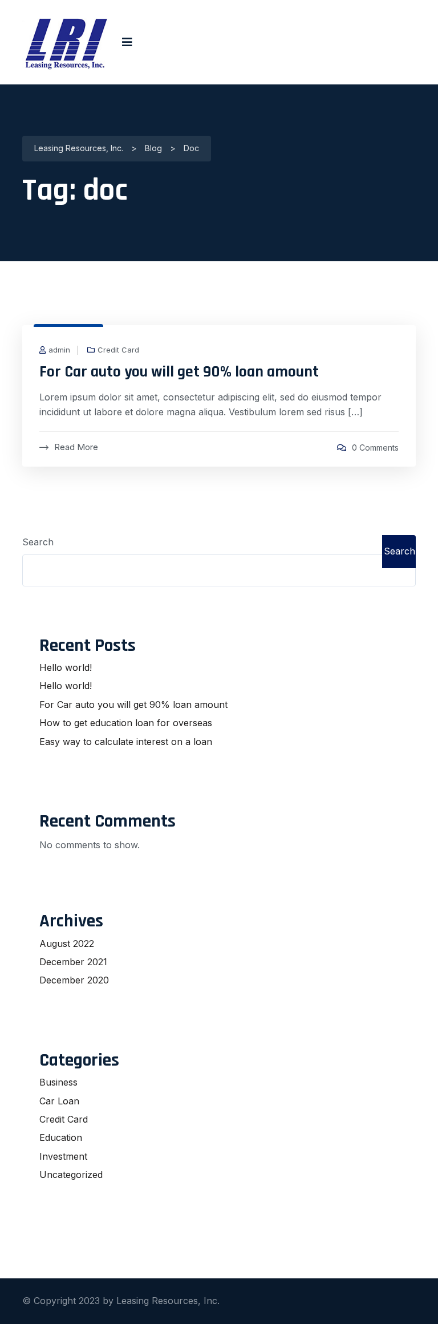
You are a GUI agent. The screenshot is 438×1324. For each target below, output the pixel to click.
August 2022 (66, 943)
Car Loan (59, 1101)
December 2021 (73, 961)
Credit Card (118, 350)
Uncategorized (71, 1174)
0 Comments (375, 447)
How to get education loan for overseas (125, 722)
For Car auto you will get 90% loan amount (179, 372)
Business (58, 1082)
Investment (63, 1156)
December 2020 (74, 980)
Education (60, 1137)
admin (59, 350)
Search (38, 542)
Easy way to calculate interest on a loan (125, 741)
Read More (76, 447)
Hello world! (65, 667)
